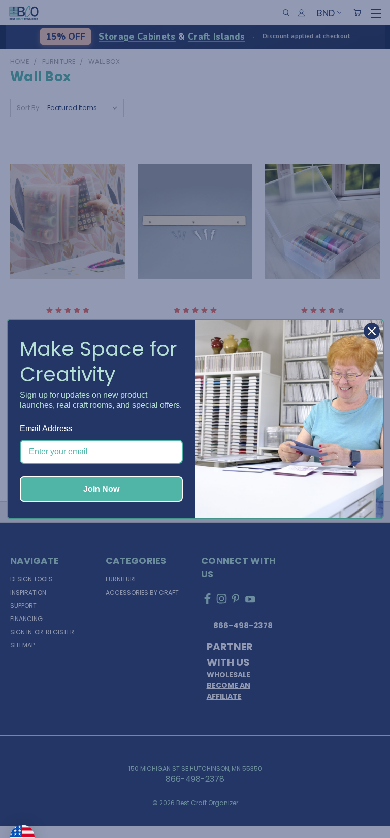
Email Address (46, 428)
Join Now (101, 489)
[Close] (372, 331)
